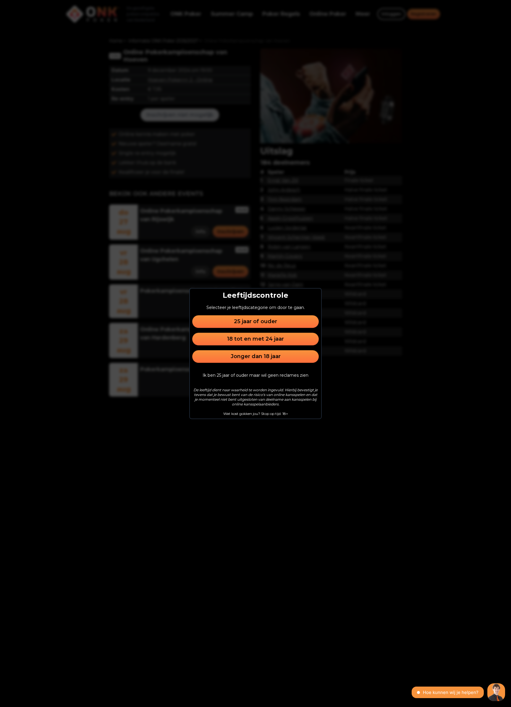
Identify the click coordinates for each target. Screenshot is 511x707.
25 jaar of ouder (255, 321)
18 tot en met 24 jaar (255, 339)
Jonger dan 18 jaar (256, 356)
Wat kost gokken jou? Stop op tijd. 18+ (255, 413)
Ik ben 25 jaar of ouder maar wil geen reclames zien (255, 375)
